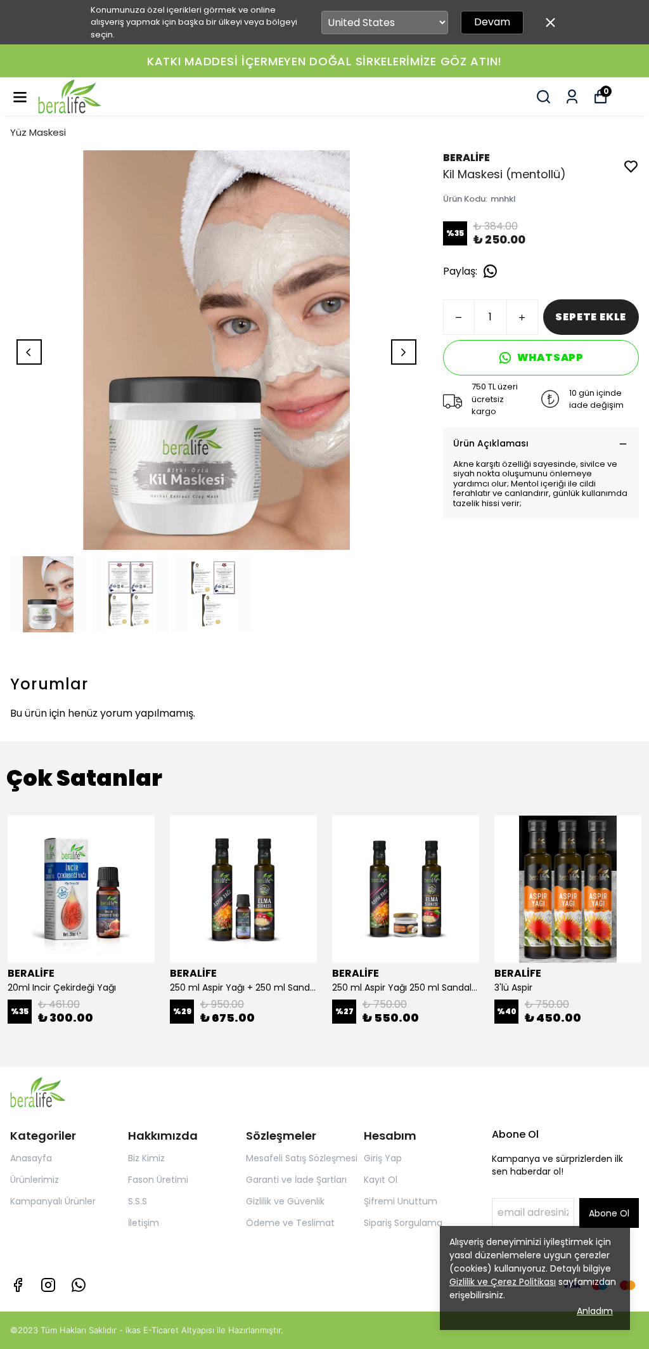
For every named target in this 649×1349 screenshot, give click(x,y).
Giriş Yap (383, 1158)
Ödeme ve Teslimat (290, 1222)
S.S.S (137, 1201)
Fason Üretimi (158, 1179)
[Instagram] (48, 1285)
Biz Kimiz (146, 1158)
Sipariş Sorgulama (403, 1222)
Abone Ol (609, 1213)
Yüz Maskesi (38, 132)
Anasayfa (31, 1158)
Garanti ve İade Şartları (296, 1179)
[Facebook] (17, 1285)
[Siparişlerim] (572, 97)
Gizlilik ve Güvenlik (285, 1201)
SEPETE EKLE (590, 317)
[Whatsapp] (78, 1285)
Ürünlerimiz (34, 1179)
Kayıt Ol (380, 1179)
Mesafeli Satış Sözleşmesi (301, 1158)
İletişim (143, 1222)
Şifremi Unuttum (400, 1201)
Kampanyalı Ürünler (53, 1201)
